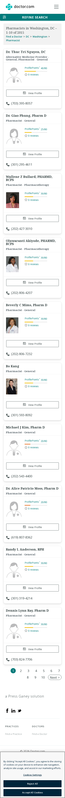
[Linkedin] (13, 710)
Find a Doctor (14, 36)
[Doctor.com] (20, 7)
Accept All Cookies (32, 792)
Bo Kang (12, 366)
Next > (55, 677)
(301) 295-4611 (21, 164)
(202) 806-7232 (21, 354)
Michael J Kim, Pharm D (25, 427)
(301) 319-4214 (21, 598)
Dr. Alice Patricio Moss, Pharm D (32, 488)
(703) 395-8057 (21, 103)
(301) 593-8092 (21, 415)
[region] (32, 775)
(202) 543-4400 (21, 476)
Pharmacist (13, 40)
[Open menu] (56, 6)
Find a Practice (13, 733)
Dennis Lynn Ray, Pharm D (27, 610)
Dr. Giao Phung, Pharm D (26, 115)
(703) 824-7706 (21, 659)
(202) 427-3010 (21, 229)
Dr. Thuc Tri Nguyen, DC (26, 52)
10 (43, 677)
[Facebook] (7, 710)
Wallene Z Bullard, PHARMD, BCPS (29, 178)
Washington (40, 36)
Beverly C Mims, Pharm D (26, 305)
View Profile (35, 93)
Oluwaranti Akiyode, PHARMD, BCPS (31, 242)
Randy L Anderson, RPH (25, 549)
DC (27, 36)
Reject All (32, 783)
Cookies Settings (32, 774)
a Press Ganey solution (24, 696)
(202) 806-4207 (21, 293)
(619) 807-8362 (21, 537)
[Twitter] (19, 710)
